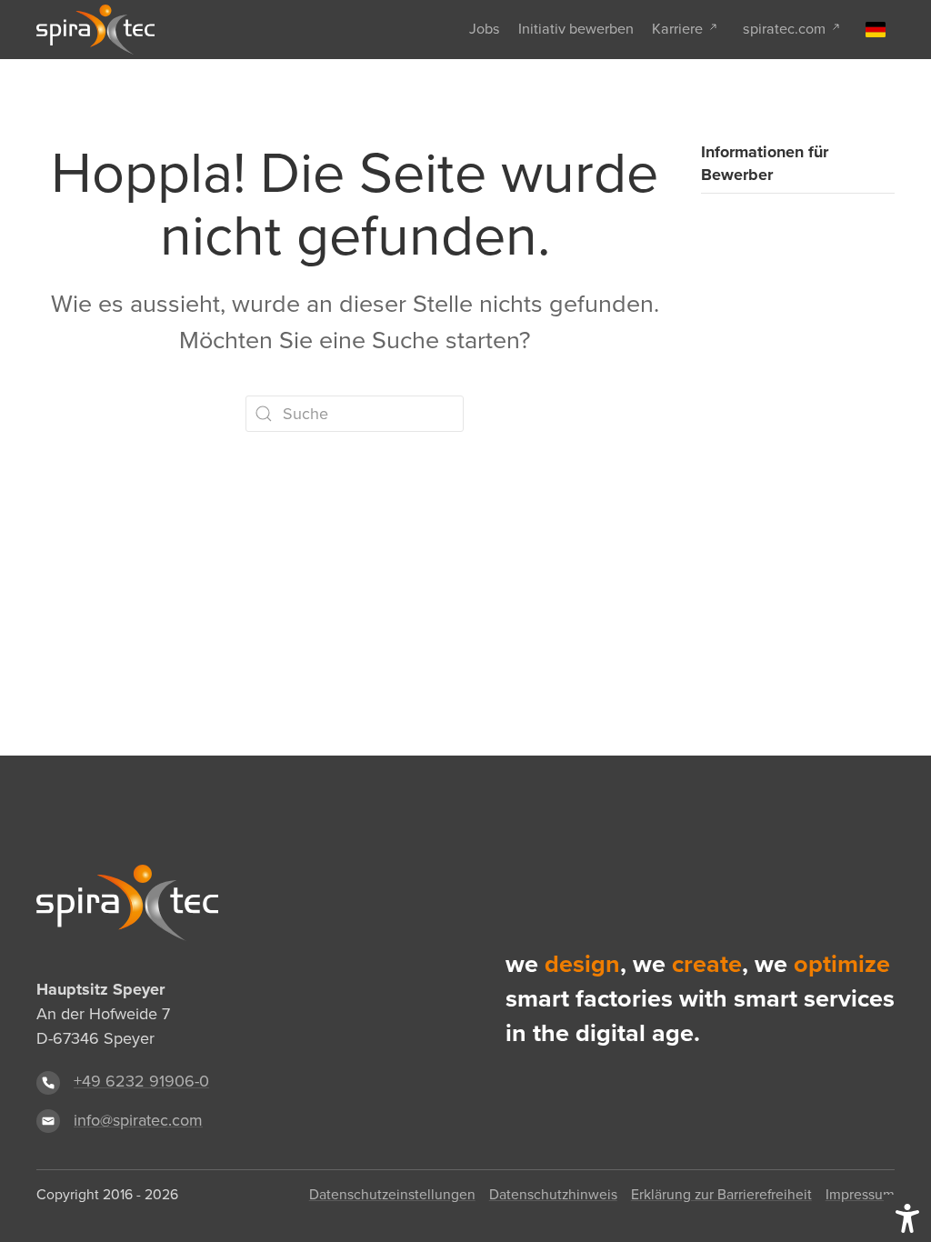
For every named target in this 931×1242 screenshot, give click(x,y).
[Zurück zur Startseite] (95, 29)
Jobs (484, 28)
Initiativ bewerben (576, 28)
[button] (875, 29)
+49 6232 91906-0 (141, 1081)
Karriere (677, 28)
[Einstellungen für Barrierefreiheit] (907, 1218)
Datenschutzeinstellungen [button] (392, 1194)
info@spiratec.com (138, 1120)
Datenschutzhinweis (553, 1194)
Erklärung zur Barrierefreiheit (721, 1194)
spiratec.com (784, 28)
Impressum (860, 1194)
